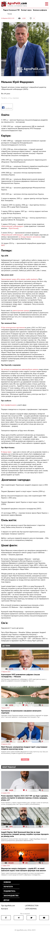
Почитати (8, 886)
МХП (3, 245)
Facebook (8, 108)
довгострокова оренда (20, 310)
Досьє (6, 900)
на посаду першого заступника (29, 237)
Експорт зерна (26, 10)
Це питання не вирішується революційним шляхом (19, 369)
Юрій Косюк (13, 228)
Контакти (4, 909)
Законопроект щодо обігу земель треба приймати (19, 279)
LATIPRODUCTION (31, 905)
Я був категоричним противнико (13, 327)
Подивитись (9, 891)
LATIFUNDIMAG (31, 909)
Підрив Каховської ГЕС (11, 10)
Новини (7, 882)
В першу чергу (6, 452)
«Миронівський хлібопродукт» (12, 226)
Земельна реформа (40, 10)
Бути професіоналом (8, 405)
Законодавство (11, 895)
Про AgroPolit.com (8, 905)
